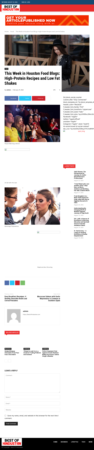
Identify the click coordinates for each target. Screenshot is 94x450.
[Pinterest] (17, 283)
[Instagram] (87, 8)
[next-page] (9, 360)
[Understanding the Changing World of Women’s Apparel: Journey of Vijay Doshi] (67, 210)
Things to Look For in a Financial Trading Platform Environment (32, 352)
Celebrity (26, 349)
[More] (48, 98)
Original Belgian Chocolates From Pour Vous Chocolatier (12, 352)
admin (8, 90)
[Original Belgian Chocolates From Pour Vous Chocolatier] (13, 343)
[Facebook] (84, 8)
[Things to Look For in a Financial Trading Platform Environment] (32, 343)
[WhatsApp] (22, 283)
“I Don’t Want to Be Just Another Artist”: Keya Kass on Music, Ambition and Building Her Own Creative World (81, 187)
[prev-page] (6, 360)
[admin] (14, 316)
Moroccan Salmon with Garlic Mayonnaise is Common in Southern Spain (48, 298)
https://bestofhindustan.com (31, 314)
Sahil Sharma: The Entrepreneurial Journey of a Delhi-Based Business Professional (80, 175)
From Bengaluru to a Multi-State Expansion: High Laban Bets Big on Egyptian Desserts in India (81, 199)
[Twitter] (91, 8)
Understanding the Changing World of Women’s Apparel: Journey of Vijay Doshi (81, 210)
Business (8, 349)
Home (7, 32)
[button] (90, 2)
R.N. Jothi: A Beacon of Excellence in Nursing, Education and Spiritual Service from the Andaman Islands (81, 222)
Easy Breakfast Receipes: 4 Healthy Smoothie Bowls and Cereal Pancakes (16, 298)
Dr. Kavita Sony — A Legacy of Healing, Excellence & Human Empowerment (80, 233)
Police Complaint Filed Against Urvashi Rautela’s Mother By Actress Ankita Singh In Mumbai (50, 353)
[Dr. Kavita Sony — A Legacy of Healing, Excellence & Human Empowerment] (67, 233)
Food (12, 32)
